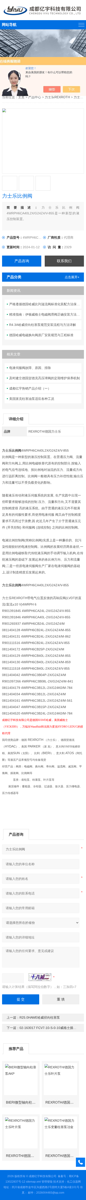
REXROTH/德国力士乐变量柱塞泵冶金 (62, 1156)
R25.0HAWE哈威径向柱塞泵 (39, 1017)
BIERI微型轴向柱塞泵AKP (22, 1102)
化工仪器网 (74, 1181)
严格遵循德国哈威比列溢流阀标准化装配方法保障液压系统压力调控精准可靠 (45, 304)
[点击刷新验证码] (39, 977)
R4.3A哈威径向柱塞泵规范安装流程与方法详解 (42, 325)
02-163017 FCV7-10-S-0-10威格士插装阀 (49, 1028)
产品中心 (34, 97)
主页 (21, 97)
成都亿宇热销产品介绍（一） (30, 388)
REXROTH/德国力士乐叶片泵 (62, 1102)
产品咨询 (21, 261)
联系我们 (64, 261)
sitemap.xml (33, 1181)
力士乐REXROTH (57, 97)
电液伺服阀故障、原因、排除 (30, 368)
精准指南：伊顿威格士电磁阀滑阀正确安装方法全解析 (45, 314)
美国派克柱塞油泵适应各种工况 (31, 399)
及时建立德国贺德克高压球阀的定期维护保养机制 (44, 378)
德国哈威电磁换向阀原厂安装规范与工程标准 (41, 335)
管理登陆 (47, 1181)
